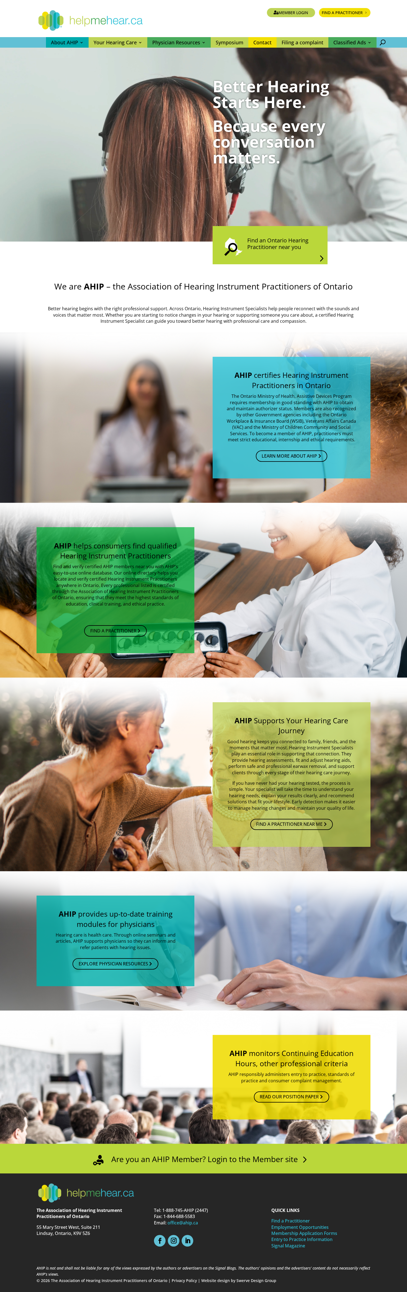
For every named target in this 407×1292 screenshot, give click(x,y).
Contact (262, 42)
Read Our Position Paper (289, 1097)
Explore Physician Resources (113, 964)
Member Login (293, 12)
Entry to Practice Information (302, 1239)
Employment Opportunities (300, 1227)
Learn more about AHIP (289, 456)
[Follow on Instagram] (173, 1241)
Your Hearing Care (115, 42)
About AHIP (64, 42)
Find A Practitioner (113, 631)
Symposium (229, 42)
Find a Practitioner (342, 12)
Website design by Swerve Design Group (238, 1280)
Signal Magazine (288, 1246)
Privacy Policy (184, 1280)
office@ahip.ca (183, 1223)
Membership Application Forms (304, 1233)
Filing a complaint (302, 42)
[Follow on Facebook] (160, 1241)
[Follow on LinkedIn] (187, 1241)
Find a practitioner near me (289, 824)
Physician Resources (176, 42)
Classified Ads (349, 42)
